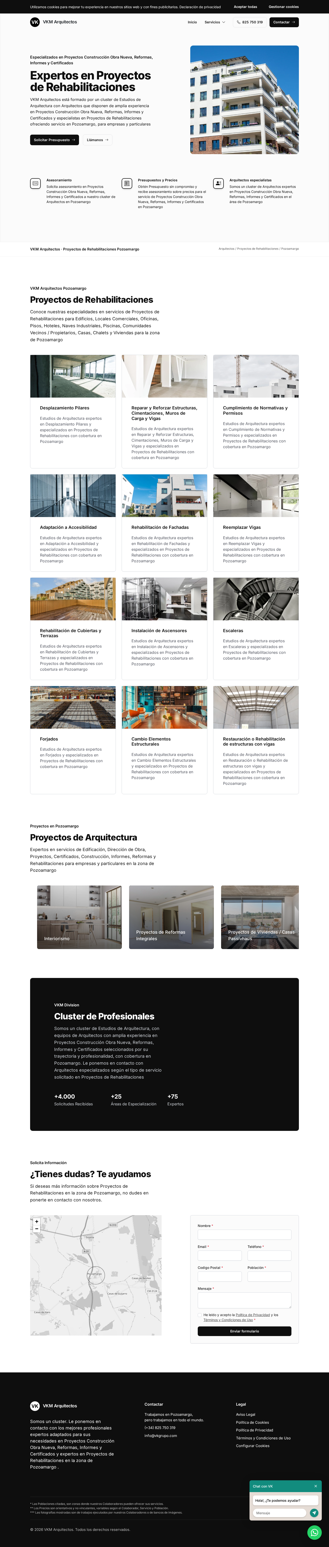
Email (203, 1247)
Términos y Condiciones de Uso (228, 1320)
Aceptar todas (245, 7)
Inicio (192, 22)
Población (257, 1267)
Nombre (205, 1226)
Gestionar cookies (284, 7)
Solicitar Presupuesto (52, 140)
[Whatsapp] (314, 1532)
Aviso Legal (245, 1414)
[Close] (315, 1486)
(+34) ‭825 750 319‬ (160, 1427)
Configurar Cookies (253, 1445)
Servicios (212, 22)
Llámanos (95, 140)
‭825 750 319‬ (252, 22)
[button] (95, 1275)
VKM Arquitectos (59, 21)
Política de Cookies (252, 1422)
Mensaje (206, 1288)
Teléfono (256, 1247)
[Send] (314, 1513)
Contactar (281, 22)
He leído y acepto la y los (241, 1317)
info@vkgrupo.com (161, 1435)
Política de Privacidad (253, 1315)
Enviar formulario (244, 1331)
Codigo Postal (210, 1267)
